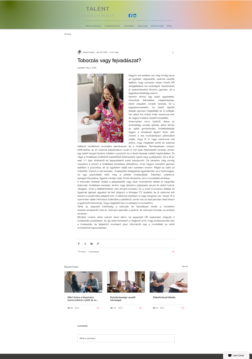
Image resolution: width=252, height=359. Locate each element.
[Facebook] (130, 15)
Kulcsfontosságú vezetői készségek (122, 298)
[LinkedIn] (134, 15)
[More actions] (173, 52)
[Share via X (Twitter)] (85, 243)
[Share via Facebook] (78, 243)
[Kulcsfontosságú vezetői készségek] (126, 282)
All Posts (67, 34)
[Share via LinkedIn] (91, 243)
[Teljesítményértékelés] (169, 282)
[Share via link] (98, 243)
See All (185, 266)
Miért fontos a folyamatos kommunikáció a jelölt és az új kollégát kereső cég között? (83, 298)
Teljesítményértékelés (164, 297)
